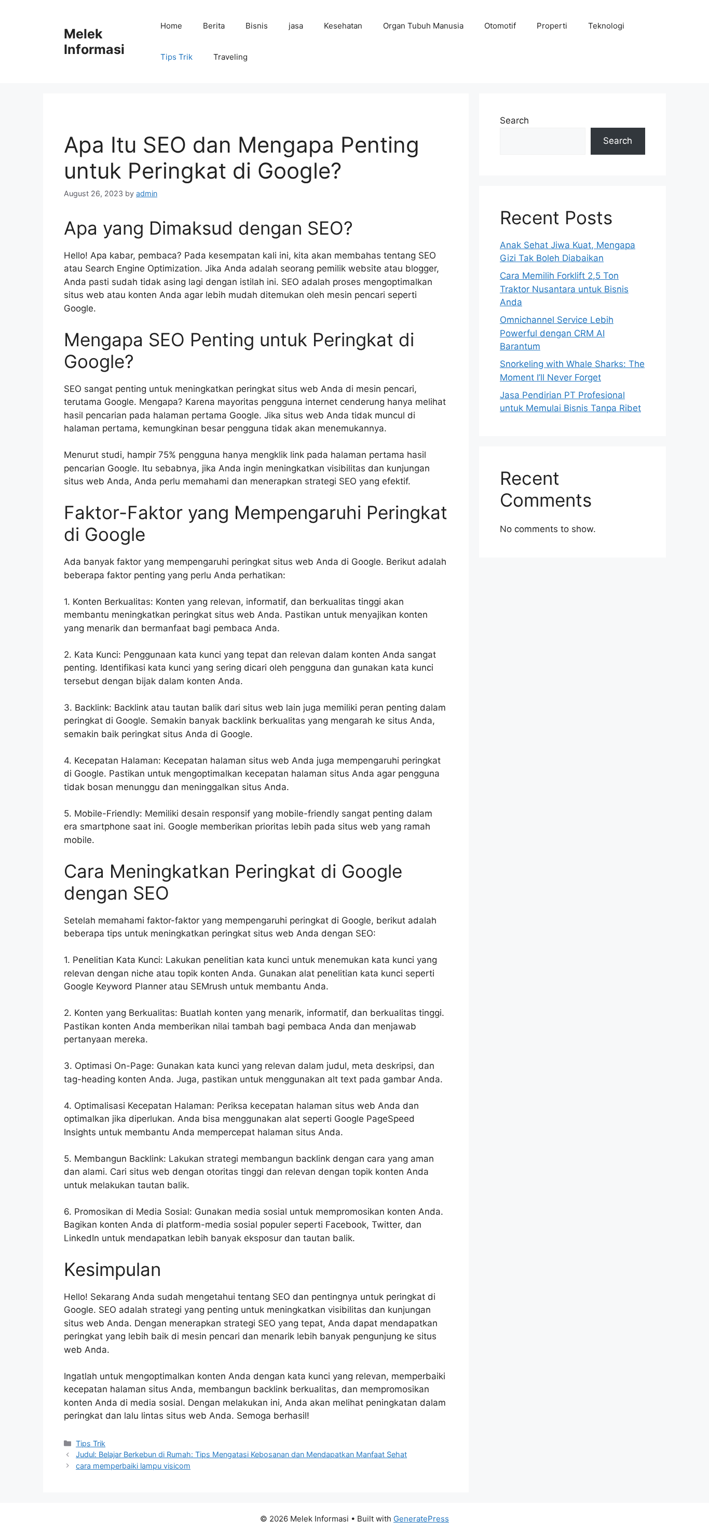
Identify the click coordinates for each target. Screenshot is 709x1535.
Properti (552, 26)
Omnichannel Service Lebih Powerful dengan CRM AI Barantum (556, 333)
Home (171, 26)
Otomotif (500, 26)
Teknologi (606, 26)
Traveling (230, 57)
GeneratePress (421, 1519)
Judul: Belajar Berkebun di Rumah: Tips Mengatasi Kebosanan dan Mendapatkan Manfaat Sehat (241, 1454)
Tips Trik (176, 57)
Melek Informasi (94, 41)
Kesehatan (343, 26)
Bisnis (257, 26)
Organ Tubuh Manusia (423, 26)
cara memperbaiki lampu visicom (133, 1465)
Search (514, 120)
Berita (214, 26)
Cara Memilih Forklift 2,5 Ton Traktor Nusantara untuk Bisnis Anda (564, 288)
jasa (296, 26)
